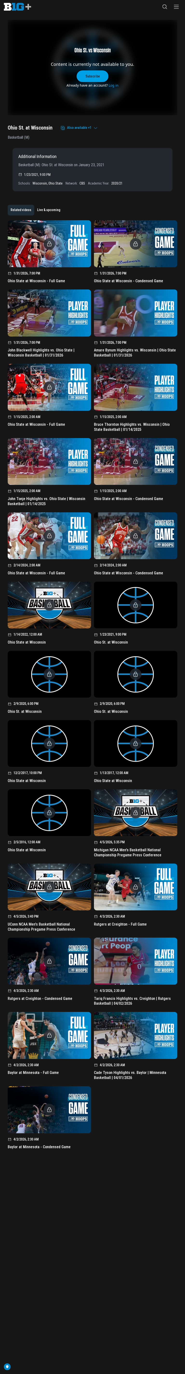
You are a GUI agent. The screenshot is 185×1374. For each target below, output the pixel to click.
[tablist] (35, 210)
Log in (114, 85)
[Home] (17, 7)
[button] (165, 7)
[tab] (21, 210)
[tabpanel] (92, 686)
